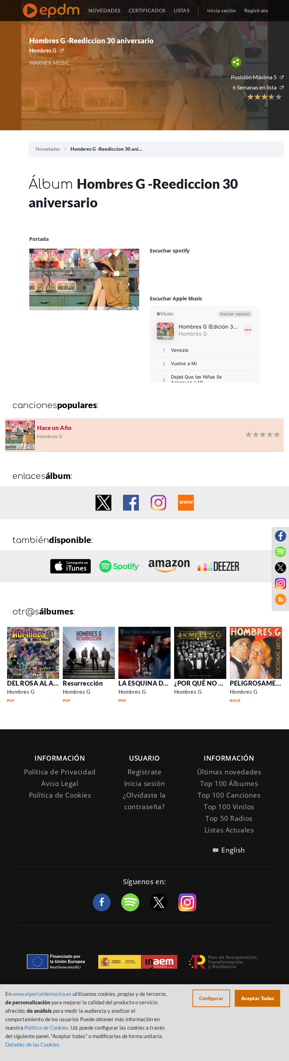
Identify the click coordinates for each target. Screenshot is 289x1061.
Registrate (145, 771)
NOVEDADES (104, 10)
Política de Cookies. (46, 1027)
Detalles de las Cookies (32, 1044)
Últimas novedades (229, 771)
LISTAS (182, 10)
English (233, 850)
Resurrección (83, 683)
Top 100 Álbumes (229, 783)
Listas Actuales (229, 830)
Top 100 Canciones (229, 795)
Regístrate (256, 10)
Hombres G (42, 50)
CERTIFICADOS (147, 10)
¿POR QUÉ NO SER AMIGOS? (217, 683)
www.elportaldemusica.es (42, 994)
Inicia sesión (221, 10)
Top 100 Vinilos (229, 806)
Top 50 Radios (228, 818)
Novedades (48, 149)
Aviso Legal (59, 783)
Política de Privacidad (60, 771)
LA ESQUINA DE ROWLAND (160, 683)
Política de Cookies (60, 795)
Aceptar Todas (257, 998)
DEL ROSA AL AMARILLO (45, 683)
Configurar (211, 998)
